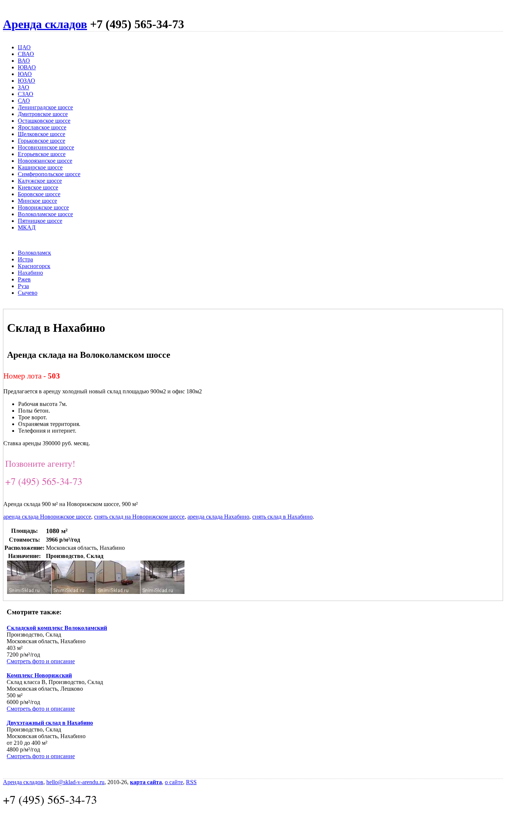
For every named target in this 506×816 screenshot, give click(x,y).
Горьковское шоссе (41, 141)
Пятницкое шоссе (40, 221)
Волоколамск (34, 253)
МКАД (27, 227)
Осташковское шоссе (44, 121)
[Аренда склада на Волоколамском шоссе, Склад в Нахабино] (29, 592)
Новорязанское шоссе (45, 161)
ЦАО (24, 47)
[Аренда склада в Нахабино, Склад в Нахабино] (118, 592)
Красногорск (34, 266)
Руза (23, 286)
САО (24, 101)
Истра (25, 259)
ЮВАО (27, 67)
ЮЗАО (26, 80)
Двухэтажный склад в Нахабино (50, 723)
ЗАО (23, 87)
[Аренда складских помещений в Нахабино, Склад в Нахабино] (162, 592)
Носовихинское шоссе (46, 147)
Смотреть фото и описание (41, 661)
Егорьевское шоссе (42, 154)
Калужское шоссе (40, 181)
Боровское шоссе (39, 194)
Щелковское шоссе (41, 134)
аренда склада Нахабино (218, 516)
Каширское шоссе (40, 167)
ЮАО (25, 74)
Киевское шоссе (38, 187)
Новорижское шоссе (43, 207)
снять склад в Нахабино (282, 516)
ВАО (24, 60)
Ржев (24, 279)
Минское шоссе (37, 201)
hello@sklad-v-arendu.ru (75, 782)
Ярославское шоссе (42, 127)
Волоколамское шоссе (45, 214)
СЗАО (25, 94)
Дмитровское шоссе (43, 114)
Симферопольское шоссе (49, 174)
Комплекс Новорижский (39, 675)
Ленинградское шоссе (45, 107)
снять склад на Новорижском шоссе (139, 516)
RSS (191, 782)
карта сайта (146, 782)
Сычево (27, 293)
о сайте (174, 782)
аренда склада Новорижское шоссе (47, 516)
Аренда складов (45, 24)
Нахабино (30, 273)
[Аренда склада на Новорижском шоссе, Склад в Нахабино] (73, 592)
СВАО (26, 54)
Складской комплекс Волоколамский (57, 628)
